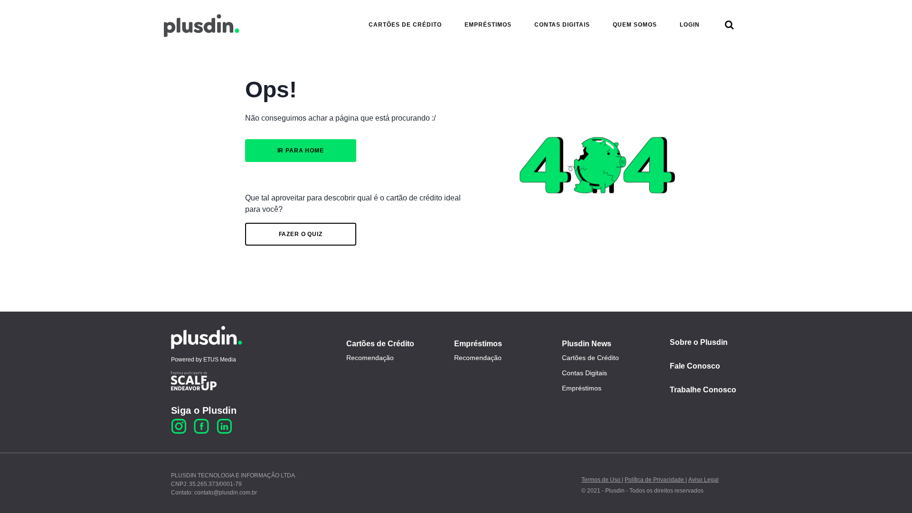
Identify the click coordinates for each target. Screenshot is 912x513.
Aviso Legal (703, 479)
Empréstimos (478, 344)
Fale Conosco (695, 366)
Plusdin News (586, 344)
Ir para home (300, 150)
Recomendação (370, 357)
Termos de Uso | (602, 479)
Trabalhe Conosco (703, 390)
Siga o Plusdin (204, 410)
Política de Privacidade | (656, 479)
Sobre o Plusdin (699, 342)
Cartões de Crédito (380, 344)
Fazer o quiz (301, 234)
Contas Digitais (584, 373)
